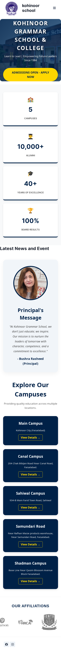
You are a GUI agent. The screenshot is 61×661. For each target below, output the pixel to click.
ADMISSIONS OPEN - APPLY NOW (30, 75)
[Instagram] (12, 644)
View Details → (30, 437)
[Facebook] (6, 644)
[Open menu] (54, 7)
